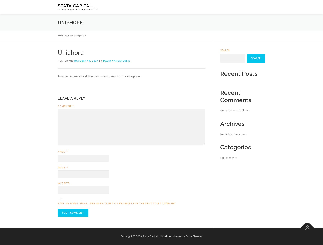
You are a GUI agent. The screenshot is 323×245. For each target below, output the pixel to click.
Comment (66, 106)
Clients (69, 35)
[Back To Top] (307, 227)
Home (61, 35)
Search (225, 50)
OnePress (167, 236)
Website (64, 183)
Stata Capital (75, 5)
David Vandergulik (116, 60)
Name (63, 151)
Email (63, 167)
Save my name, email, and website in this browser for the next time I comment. (117, 203)
